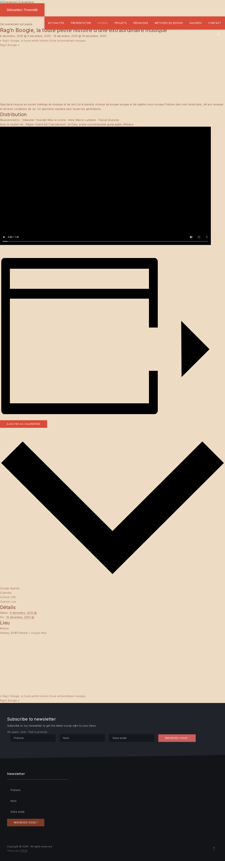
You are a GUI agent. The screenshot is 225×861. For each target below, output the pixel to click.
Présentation (81, 23)
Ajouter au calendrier (23, 424)
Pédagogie (140, 23)
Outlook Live (8, 601)
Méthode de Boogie (169, 23)
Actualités (56, 23)
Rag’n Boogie (9, 45)
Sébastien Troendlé (22, 10)
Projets (121, 23)
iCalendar (6, 592)
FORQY (24, 850)
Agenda (102, 23)
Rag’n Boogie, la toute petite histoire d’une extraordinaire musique (43, 40)
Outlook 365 (8, 597)
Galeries (196, 23)
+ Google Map (37, 632)
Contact (214, 23)
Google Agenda (9, 588)
